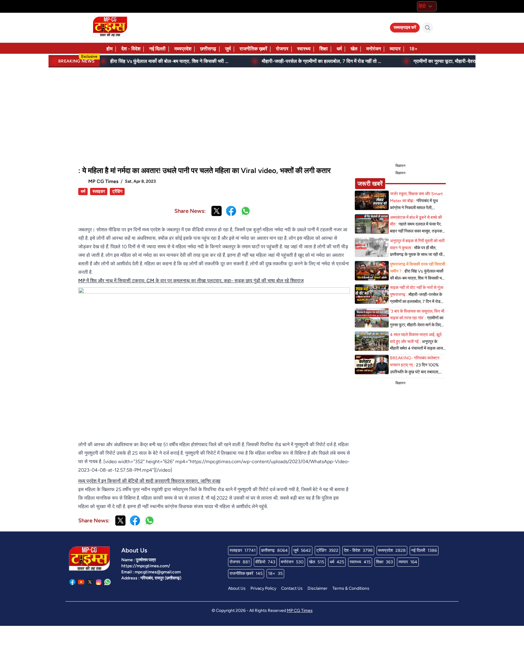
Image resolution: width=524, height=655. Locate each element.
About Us (237, 588)
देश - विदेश (130, 49)
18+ (413, 49)
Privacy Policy (263, 588)
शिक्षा (323, 49)
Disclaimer (317, 588)
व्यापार (395, 49)
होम (109, 49)
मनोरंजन (373, 49)
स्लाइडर (98, 191)
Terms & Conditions (350, 588)
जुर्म (228, 49)
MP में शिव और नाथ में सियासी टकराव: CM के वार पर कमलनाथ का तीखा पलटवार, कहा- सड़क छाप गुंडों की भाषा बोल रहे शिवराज (191, 280)
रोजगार (282, 49)
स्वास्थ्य (304, 49)
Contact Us (292, 588)
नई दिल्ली (157, 49)
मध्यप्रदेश (182, 49)
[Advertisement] (262, 114)
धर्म (339, 49)
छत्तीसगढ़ (208, 49)
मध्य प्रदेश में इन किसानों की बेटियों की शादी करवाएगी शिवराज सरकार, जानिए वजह (149, 481)
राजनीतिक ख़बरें (253, 49)
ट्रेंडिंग (117, 191)
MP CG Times (300, 610)
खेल (354, 49)
